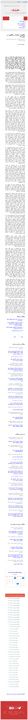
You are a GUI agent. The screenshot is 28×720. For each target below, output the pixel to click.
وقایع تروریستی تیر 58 (13, 660)
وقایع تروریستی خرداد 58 (13, 658)
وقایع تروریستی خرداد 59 (13, 628)
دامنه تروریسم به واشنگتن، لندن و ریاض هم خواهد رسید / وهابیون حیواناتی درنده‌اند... (14, 324)
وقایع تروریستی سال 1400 (13, 607)
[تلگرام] (10, 708)
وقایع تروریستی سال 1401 (13, 605)
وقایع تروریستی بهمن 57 (13, 683)
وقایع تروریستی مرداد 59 (13, 633)
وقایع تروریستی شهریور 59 (14, 635)
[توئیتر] (19, 708)
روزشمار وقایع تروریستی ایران (15, 572)
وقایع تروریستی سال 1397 (13, 614)
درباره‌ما (21, 711)
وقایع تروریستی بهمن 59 (13, 647)
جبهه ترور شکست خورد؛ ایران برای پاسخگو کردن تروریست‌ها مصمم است (15, 379)
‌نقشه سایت (10, 712)
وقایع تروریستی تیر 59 (13, 631)
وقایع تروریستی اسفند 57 (13, 686)
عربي (24, 1)
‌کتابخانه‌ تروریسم (18, 712)
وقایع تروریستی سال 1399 (13, 610)
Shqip (19, 1)
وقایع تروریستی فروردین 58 (14, 654)
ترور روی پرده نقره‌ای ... (16, 330)
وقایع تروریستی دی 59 (13, 644)
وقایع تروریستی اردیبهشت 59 (14, 626)
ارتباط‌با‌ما (16, 711)
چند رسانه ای (22, 27)
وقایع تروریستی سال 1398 (13, 612)
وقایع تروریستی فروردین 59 (14, 624)
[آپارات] (13, 708)
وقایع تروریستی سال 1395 (13, 619)
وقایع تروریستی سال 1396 (13, 617)
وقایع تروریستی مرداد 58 (13, 663)
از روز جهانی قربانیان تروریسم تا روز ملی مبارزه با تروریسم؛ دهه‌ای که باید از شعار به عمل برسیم (15, 369)
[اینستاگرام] (16, 708)
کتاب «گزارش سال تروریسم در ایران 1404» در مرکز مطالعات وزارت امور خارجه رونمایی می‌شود (15, 352)
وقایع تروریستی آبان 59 (13, 640)
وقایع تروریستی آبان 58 (13, 670)
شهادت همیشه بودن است (18, 409)
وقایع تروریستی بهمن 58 (13, 677)
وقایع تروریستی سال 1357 (13, 681)
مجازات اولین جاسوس (18, 563)
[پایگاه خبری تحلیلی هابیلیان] (15, 11)
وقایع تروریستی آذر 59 (13, 642)
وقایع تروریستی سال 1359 (13, 621)
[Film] (16, 693)
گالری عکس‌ (10, 711)
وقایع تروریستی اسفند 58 (13, 679)
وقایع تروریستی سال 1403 (13, 600)
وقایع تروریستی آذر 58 (13, 672)
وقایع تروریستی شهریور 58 (14, 665)
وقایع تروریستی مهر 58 (13, 667)
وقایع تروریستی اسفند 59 (13, 649)
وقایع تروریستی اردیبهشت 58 (14, 656)
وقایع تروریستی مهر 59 (13, 637)
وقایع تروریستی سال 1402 (13, 603)
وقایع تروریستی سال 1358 (13, 651)
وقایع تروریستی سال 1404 (13, 598)
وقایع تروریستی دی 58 (13, 674)
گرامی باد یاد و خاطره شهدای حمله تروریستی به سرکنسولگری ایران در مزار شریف (15, 532)
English (26, 1)
